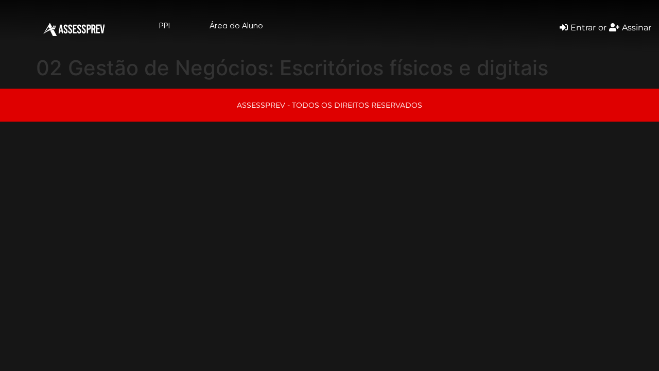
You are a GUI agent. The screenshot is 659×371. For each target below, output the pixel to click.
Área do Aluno (236, 25)
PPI (164, 25)
